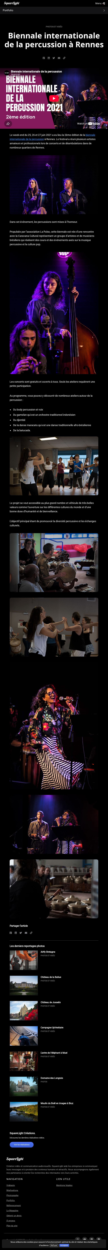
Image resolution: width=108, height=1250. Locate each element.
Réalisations (12, 1190)
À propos (10, 1220)
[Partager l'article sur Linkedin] (48, 58)
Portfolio (10, 1200)
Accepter (64, 1245)
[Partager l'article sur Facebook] (43, 58)
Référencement (13, 1205)
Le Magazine (12, 1210)
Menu (98, 3)
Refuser (54, 1245)
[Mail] (59, 58)
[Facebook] (10, 933)
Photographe (12, 1195)
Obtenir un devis (14, 1215)
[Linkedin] (15, 933)
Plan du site (11, 1225)
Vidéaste (10, 1185)
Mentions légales (64, 1185)
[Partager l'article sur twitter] (53, 58)
